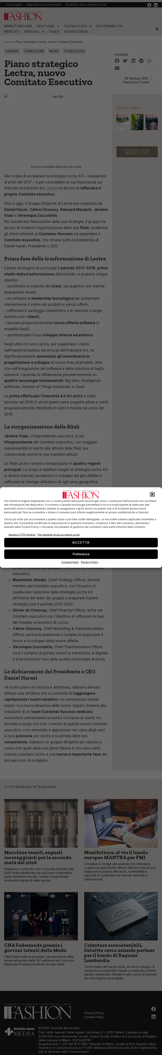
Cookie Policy (70, 561)
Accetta (81, 542)
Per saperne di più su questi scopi (59, 534)
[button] (152, 494)
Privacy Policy (89, 561)
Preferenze (81, 554)
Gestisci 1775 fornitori (21, 534)
